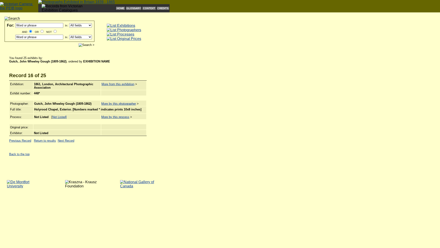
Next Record (66, 140)
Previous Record (20, 140)
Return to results (45, 140)
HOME (120, 8)
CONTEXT (149, 8)
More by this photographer (118, 103)
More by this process (115, 117)
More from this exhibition (118, 84)
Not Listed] (59, 117)
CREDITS (162, 8)
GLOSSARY (133, 8)
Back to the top (19, 154)
